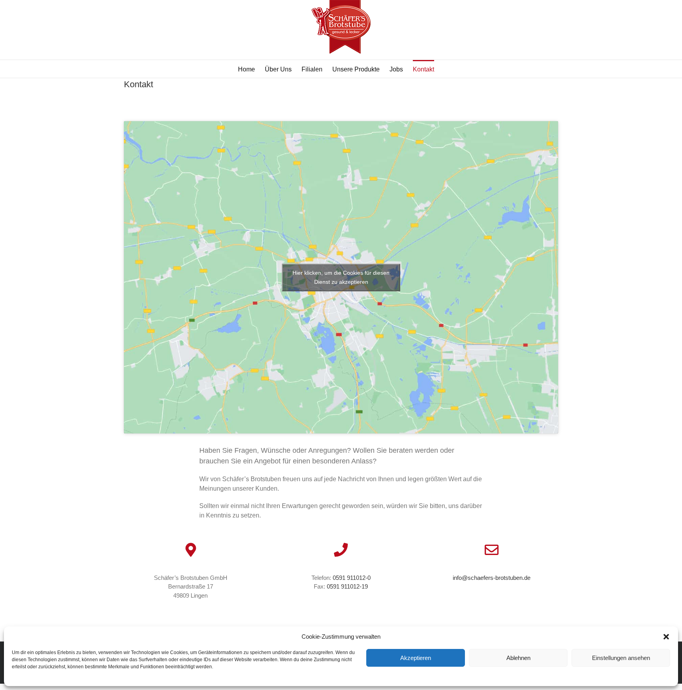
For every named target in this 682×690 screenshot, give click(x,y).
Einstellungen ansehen (621, 657)
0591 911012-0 (352, 577)
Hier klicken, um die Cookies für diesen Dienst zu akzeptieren (341, 277)
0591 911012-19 (347, 586)
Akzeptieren (415, 657)
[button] (666, 637)
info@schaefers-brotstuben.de (491, 577)
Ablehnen (518, 657)
